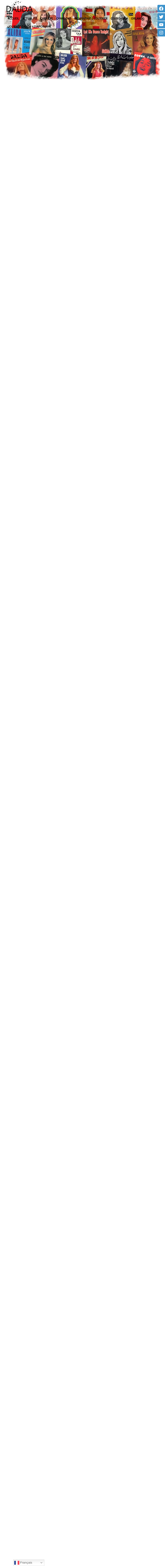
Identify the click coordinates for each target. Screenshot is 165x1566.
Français (25, 1562)
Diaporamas (42, 26)
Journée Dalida (19, 26)
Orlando (137, 18)
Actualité (29, 18)
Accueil (13, 18)
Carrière (46, 18)
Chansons (63, 18)
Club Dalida (119, 18)
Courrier (100, 18)
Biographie (82, 18)
